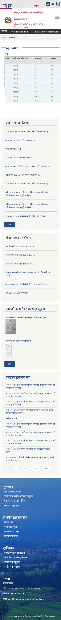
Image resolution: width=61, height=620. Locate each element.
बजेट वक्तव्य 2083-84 (13, 149)
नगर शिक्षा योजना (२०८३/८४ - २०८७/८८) (21, 246)
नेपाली (36, 6)
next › (35, 469)
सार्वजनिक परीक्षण (12, 566)
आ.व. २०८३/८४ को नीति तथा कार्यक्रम (20, 140)
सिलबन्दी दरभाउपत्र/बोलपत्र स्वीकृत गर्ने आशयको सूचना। (26, 318)
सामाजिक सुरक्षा (11, 527)
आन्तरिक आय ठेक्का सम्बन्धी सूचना (18, 341)
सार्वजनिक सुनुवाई (12, 562)
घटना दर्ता (8, 522)
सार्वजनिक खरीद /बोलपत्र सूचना (18, 496)
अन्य (9, 224)
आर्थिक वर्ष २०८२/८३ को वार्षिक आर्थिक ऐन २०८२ (24, 175)
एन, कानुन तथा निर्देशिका (15, 500)
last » (47, 469)
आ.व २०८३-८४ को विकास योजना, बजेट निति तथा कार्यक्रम (27, 132)
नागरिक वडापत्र (12, 418)
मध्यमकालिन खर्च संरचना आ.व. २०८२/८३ (21, 264)
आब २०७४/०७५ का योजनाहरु (16, 293)
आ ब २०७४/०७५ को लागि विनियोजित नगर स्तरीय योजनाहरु (27, 284)
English (28, 6)
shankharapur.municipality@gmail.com (26, 599)
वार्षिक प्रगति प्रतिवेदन (14, 553)
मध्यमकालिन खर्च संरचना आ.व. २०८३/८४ (21, 255)
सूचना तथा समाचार (12, 491)
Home (4, 38)
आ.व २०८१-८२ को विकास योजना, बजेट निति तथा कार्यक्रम (27, 184)
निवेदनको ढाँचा (11, 536)
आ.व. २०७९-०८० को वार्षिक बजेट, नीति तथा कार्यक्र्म (25, 216)
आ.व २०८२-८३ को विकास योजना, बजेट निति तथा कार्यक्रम (27, 166)
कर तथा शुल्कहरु (12, 505)
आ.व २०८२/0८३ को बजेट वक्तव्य (18, 158)
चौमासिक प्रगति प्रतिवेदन (16, 557)
